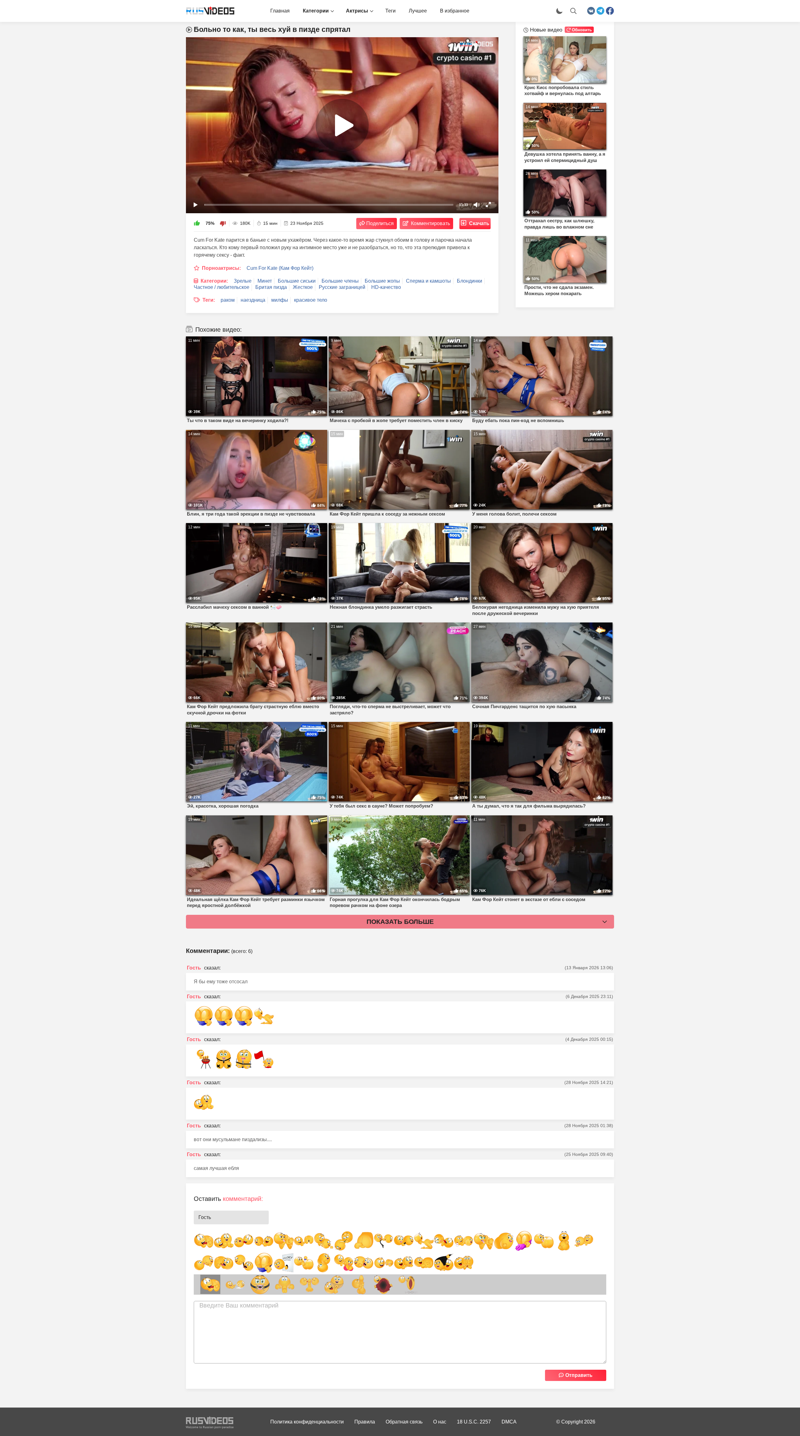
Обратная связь (404, 1421)
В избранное (454, 10)
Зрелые (243, 281)
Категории (316, 10)
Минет (265, 281)
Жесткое (303, 287)
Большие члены (340, 281)
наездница (253, 300)
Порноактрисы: (221, 268)
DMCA (509, 1421)
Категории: (214, 281)
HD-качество (386, 287)
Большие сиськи (297, 281)
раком (228, 300)
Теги (390, 10)
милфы (279, 300)
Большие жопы (382, 281)
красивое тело (310, 300)
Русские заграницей (342, 287)
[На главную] (208, 11)
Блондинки (469, 281)
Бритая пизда (271, 287)
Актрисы (357, 10)
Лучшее (418, 10)
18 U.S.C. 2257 (474, 1421)
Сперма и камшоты (428, 281)
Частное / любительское (221, 287)
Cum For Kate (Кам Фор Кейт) (280, 268)
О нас (439, 1421)
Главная (280, 10)
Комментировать (430, 223)
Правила (364, 1421)
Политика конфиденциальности (307, 1421)
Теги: (208, 300)
